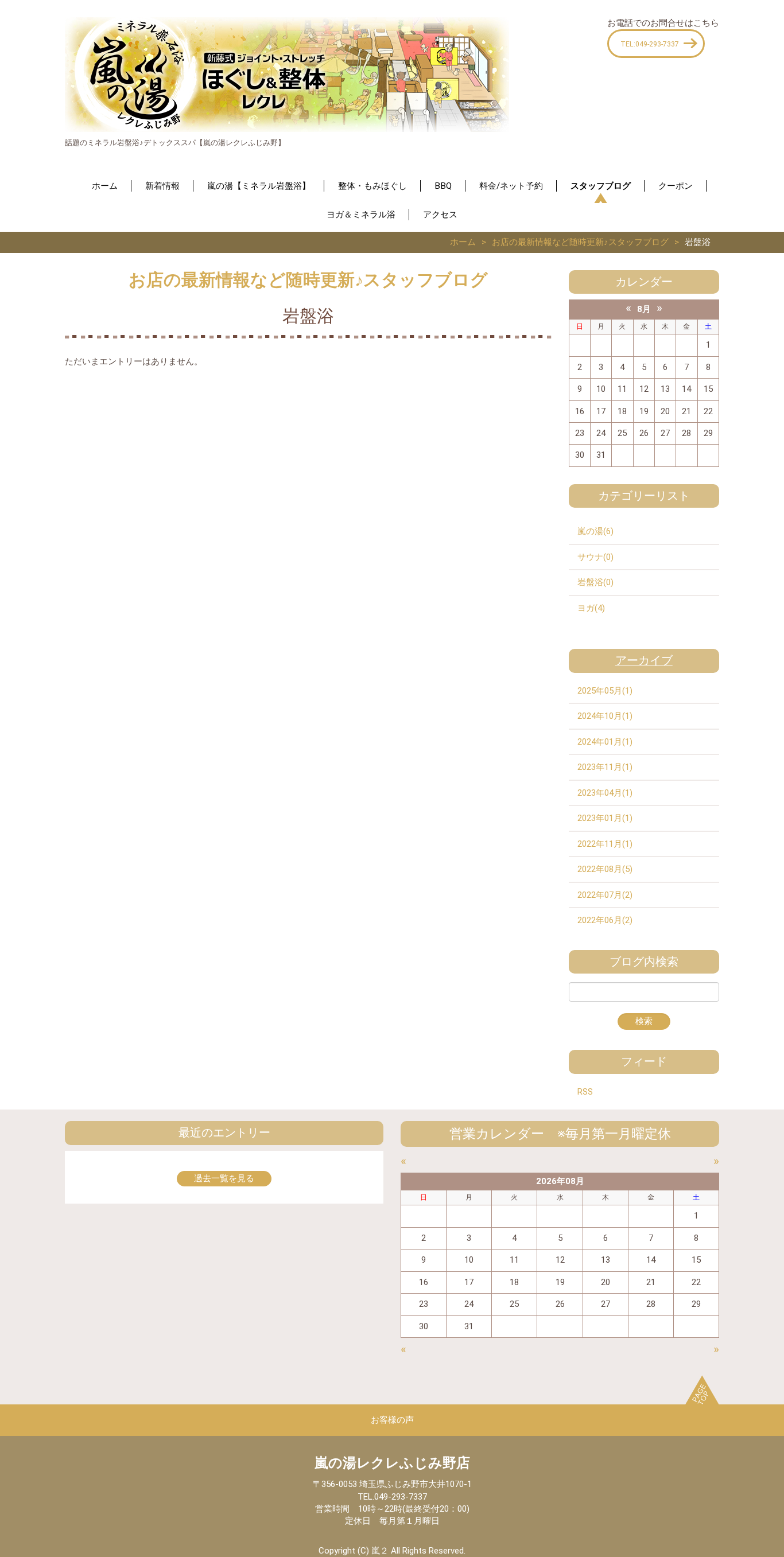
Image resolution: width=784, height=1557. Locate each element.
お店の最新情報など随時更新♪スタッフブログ (580, 242)
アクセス (440, 214)
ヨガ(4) (591, 608)
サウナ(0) (595, 557)
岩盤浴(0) (595, 582)
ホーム (105, 186)
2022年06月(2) (604, 920)
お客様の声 (392, 1420)
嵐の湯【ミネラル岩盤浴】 (259, 186)
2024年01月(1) (604, 742)
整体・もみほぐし (372, 186)
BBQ (443, 186)
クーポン (675, 186)
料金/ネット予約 (511, 186)
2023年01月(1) (604, 818)
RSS (585, 1092)
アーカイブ (644, 660)
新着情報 (162, 186)
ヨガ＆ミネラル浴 (361, 214)
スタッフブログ (600, 186)
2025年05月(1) (604, 691)
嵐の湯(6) (595, 531)
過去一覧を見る (224, 1178)
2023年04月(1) (604, 793)
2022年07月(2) (604, 895)
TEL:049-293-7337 (649, 44)
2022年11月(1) (604, 844)
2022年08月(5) (604, 869)
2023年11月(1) (604, 767)
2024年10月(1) (604, 716)
